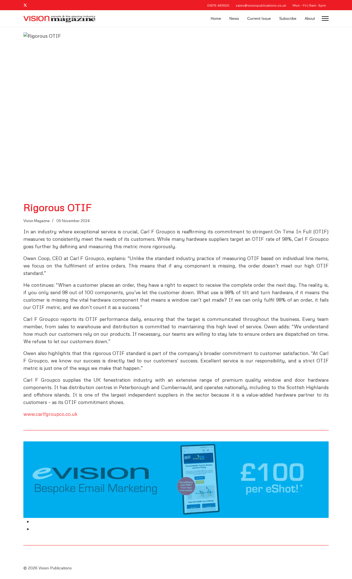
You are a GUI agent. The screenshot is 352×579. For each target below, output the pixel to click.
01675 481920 (218, 5)
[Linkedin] (34, 5)
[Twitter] (25, 5)
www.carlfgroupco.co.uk (50, 414)
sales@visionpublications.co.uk (261, 5)
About (310, 18)
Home (216, 18)
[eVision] (176, 479)
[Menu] (325, 18)
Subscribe (287, 18)
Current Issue (259, 18)
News (234, 18)
